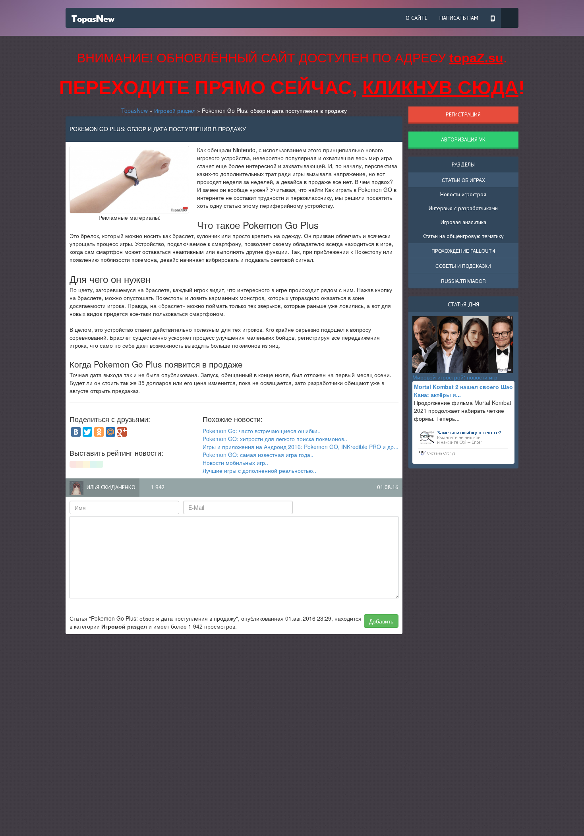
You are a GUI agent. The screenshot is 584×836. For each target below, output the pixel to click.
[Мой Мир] (110, 432)
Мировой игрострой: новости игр (454, 377)
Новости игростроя (463, 194)
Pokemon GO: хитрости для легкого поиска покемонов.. (275, 439)
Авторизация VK (463, 139)
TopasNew (134, 110)
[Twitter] (87, 432)
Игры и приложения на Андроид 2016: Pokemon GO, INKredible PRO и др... (300, 447)
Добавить (381, 621)
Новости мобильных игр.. (235, 462)
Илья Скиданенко (111, 487)
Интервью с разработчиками (463, 208)
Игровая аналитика (463, 222)
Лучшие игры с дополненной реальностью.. (259, 470)
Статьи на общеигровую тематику (463, 236)
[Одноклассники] (99, 432)
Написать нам (458, 17)
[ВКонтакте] (76, 432)
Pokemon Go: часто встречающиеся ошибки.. (262, 431)
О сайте (416, 17)
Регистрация (463, 114)
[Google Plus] (122, 432)
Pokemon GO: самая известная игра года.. (258, 455)
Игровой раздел (174, 110)
